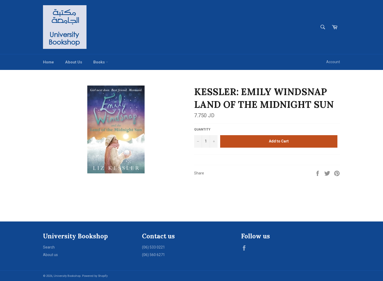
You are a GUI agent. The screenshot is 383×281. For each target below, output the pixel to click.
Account (333, 62)
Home (48, 62)
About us (50, 255)
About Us (73, 62)
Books (99, 62)
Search (49, 247)
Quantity (202, 129)
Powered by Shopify (95, 276)
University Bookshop (67, 276)
